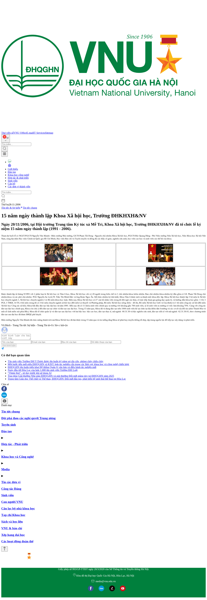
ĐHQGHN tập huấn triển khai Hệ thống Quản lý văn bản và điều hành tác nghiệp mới (52, 367)
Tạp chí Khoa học (13, 515)
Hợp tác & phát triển (18, 177)
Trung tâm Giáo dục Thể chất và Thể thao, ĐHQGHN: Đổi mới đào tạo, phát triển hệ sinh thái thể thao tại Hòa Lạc (67, 378)
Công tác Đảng (11, 488)
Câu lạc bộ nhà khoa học (18, 508)
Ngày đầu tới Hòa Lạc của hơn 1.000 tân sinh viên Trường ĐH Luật (42, 370)
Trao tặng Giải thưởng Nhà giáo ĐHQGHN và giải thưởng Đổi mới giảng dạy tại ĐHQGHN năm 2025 (61, 376)
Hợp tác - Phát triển (14, 444)
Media (5, 469)
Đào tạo (12, 172)
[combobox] (5, 138)
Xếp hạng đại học (13, 535)
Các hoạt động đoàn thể (17, 541)
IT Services (39, 132)
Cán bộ (11, 183)
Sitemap (49, 132)
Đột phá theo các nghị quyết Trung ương (28, 418)
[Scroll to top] (4, 549)
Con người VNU (12, 502)
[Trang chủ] (98, 130)
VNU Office (20, 132)
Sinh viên (12, 180)
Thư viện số (7, 132)
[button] (103, 389)
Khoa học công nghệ (18, 175)
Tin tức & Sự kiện (11, 207)
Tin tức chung (30, 207)
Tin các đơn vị (10, 482)
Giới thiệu (13, 169)
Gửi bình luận (9, 345)
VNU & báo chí (11, 528)
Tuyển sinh (8, 424)
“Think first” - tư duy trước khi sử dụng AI (29, 373)
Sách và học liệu (12, 521)
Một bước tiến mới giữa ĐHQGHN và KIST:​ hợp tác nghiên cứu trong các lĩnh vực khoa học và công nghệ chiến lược (68, 364)
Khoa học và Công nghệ (17, 456)
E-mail (30, 132)
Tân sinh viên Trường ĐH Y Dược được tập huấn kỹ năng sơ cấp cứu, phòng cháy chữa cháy (55, 361)
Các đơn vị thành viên (19, 186)
